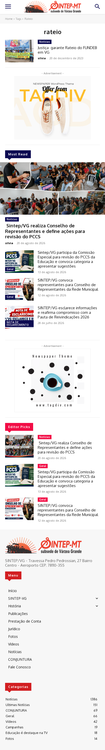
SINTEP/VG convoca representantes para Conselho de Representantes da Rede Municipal (68, 285)
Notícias (12, 219)
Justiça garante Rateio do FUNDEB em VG (67, 50)
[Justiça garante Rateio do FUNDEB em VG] (19, 51)
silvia (9, 243)
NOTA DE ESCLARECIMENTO (18, 323)
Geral (10, 269)
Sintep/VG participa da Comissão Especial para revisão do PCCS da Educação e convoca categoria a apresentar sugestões (66, 259)
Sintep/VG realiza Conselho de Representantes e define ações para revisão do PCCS (45, 231)
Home (8, 19)
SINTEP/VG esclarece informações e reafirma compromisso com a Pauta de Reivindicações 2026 (67, 312)
